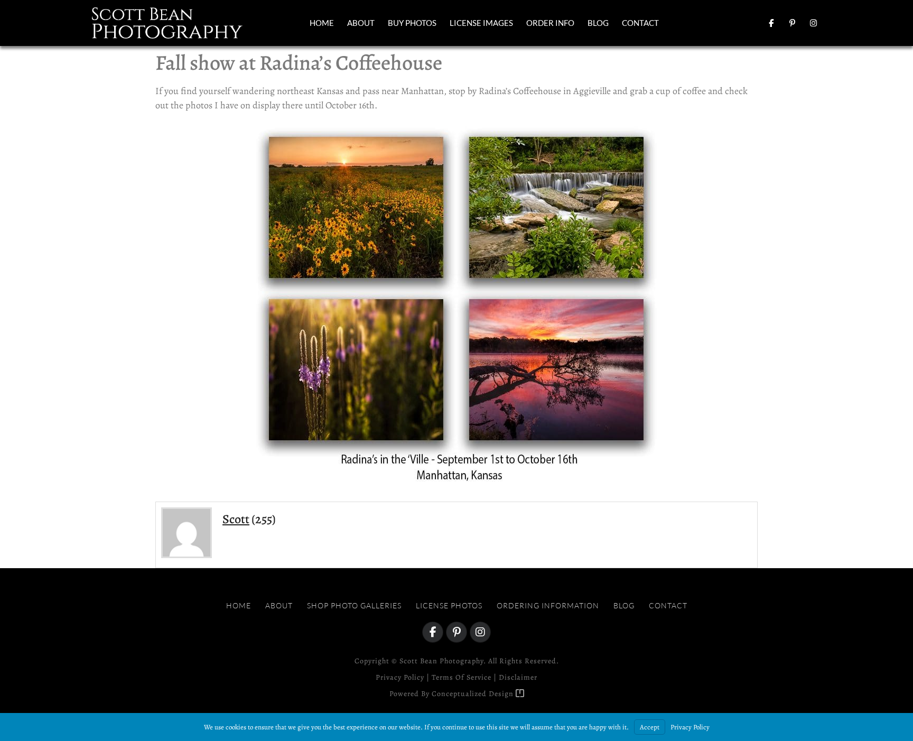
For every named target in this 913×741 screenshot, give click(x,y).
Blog (598, 22)
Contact (640, 22)
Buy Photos (412, 22)
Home (322, 22)
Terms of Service (461, 677)
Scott (235, 519)
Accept (649, 727)
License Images (481, 22)
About (361, 22)
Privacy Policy (400, 677)
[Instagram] (813, 23)
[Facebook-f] (771, 23)
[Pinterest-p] (792, 23)
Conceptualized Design (474, 694)
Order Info (550, 22)
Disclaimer (518, 677)
